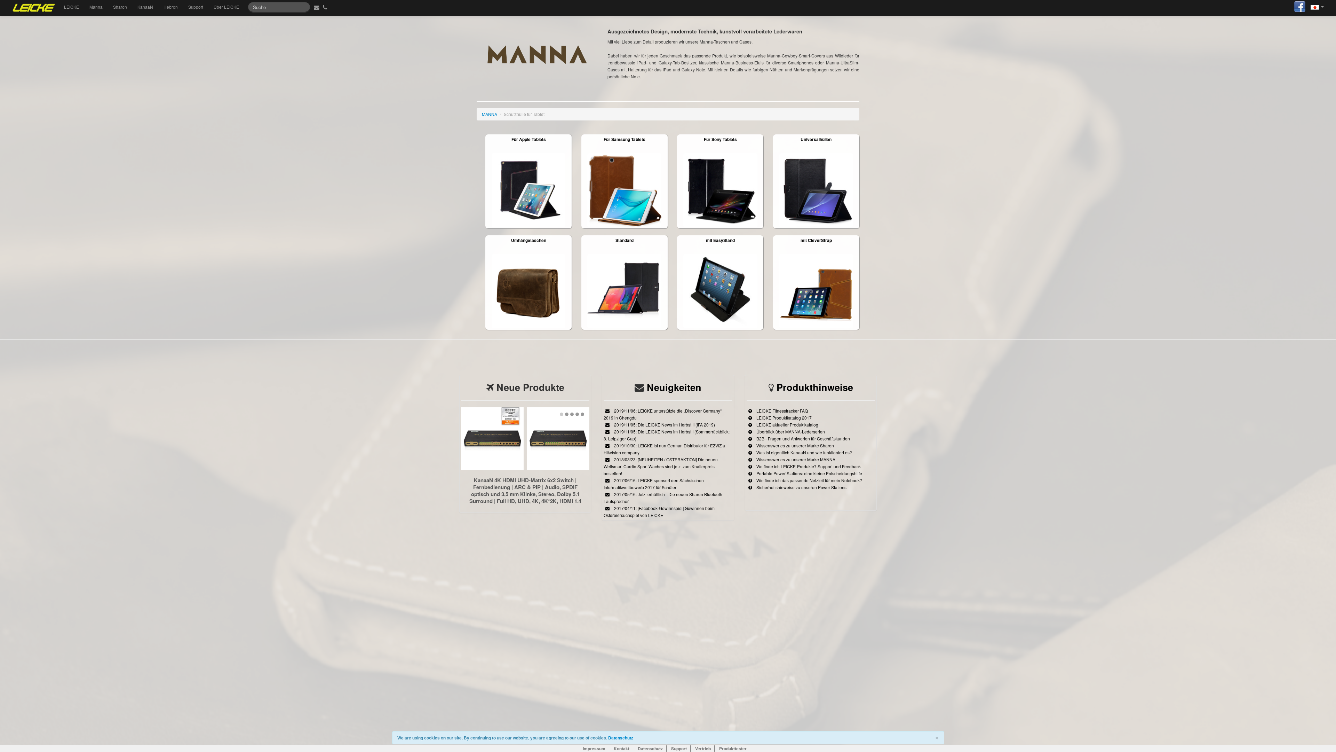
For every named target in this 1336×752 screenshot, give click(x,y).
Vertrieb (703, 748)
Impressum (594, 748)
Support (195, 7)
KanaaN (145, 7)
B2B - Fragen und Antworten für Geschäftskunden (802, 438)
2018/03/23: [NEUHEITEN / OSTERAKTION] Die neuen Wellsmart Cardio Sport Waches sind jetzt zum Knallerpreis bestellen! (661, 466)
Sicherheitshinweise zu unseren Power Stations (800, 487)
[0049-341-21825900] (326, 7)
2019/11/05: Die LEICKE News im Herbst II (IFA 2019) (664, 425)
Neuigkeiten (674, 387)
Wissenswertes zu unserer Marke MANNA (795, 459)
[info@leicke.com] (315, 7)
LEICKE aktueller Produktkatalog (786, 425)
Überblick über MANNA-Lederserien (790, 431)
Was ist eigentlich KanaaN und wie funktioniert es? (803, 452)
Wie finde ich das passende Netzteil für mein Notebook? (808, 480)
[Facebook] (1299, 6)
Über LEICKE (226, 7)
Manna (96, 7)
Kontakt (621, 748)
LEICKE (71, 7)
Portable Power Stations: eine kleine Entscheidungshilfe (808, 473)
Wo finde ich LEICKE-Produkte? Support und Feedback (808, 466)
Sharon (120, 7)
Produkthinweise (815, 387)
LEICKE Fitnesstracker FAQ (781, 411)
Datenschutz (620, 738)
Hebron (171, 7)
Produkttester (733, 748)
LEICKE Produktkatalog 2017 (783, 418)
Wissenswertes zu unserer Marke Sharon (794, 445)
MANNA (489, 114)
